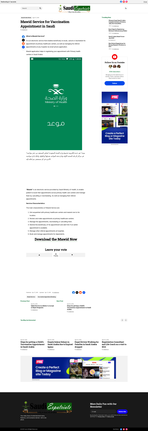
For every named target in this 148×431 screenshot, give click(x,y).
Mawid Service (31, 297)
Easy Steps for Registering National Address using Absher (118, 30)
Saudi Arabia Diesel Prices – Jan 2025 (117, 37)
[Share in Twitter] (23, 40)
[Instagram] (126, 1)
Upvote (39, 255)
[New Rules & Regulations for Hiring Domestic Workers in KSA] (104, 45)
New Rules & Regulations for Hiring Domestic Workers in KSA (117, 45)
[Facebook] (121, 1)
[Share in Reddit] (23, 43)
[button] (126, 8)
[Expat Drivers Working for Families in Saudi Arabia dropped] (87, 330)
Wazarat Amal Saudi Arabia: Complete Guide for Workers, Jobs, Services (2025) (117, 22)
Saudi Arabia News (26, 17)
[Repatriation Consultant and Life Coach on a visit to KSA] (115, 330)
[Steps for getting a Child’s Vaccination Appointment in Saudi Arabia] (61, 308)
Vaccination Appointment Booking (47, 297)
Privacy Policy (101, 416)
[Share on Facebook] (23, 36)
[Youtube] (123, 1)
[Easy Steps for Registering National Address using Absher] (104, 31)
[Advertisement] (39, 175)
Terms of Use (110, 416)
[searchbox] (29, 8)
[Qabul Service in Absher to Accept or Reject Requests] (25, 308)
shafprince (116, 26)
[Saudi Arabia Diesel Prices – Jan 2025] (104, 38)
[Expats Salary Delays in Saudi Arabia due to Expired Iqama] (60, 330)
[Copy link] (23, 47)
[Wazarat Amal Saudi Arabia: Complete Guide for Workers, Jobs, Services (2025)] (104, 22)
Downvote (72, 255)
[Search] (40, 8)
